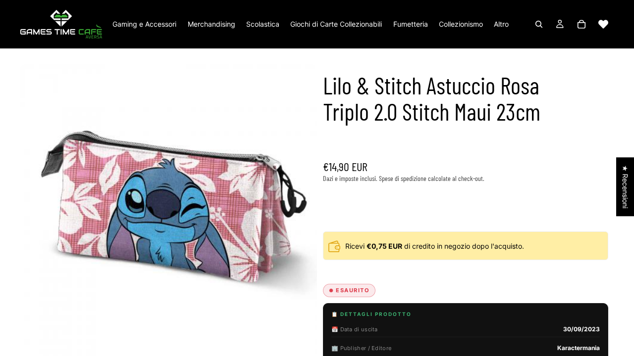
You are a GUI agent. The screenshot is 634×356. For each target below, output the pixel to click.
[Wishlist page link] (603, 24)
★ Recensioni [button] (625, 186)
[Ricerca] (539, 24)
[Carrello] (581, 24)
